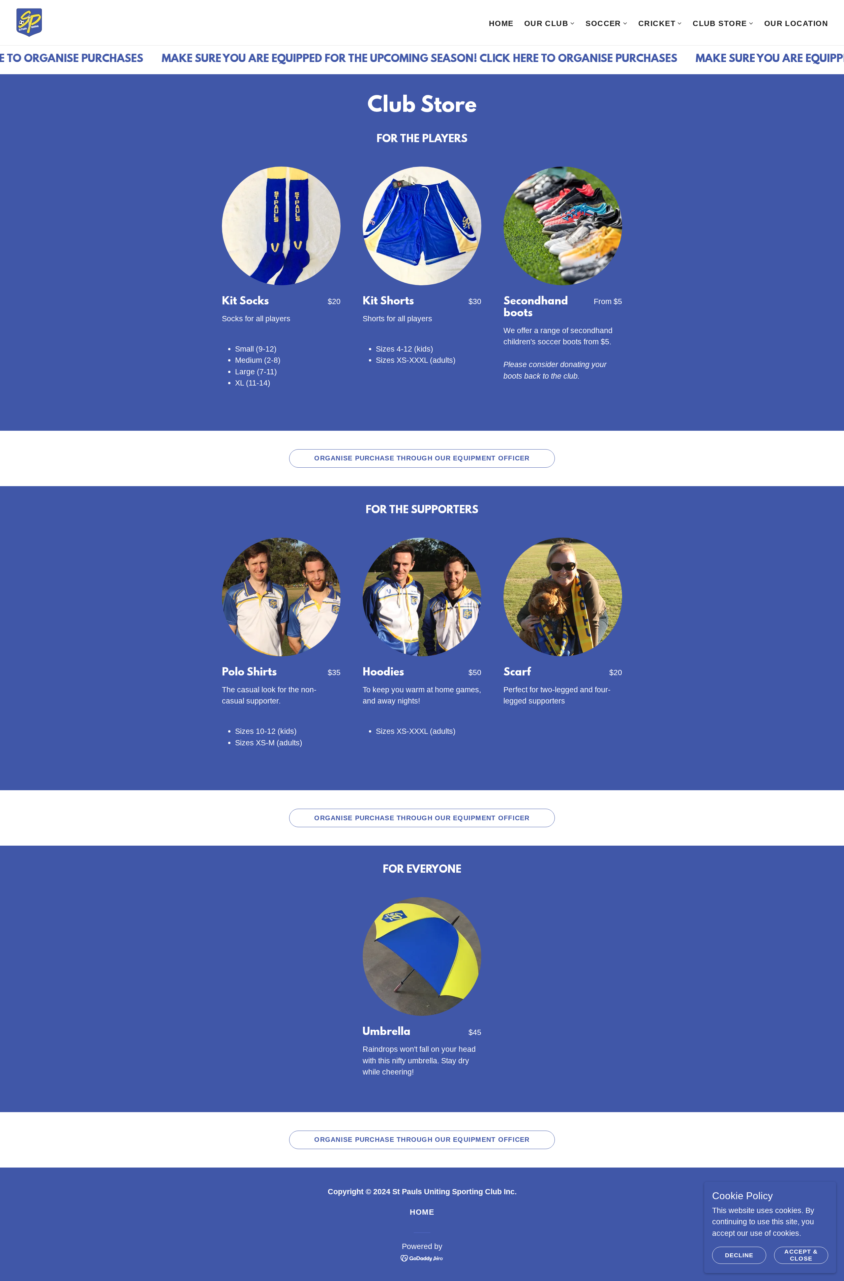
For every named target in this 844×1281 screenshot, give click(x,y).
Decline (739, 1255)
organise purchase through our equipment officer (421, 458)
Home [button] (422, 1212)
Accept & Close (801, 1255)
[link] (29, 22)
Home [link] (501, 23)
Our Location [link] (796, 23)
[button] (549, 23)
